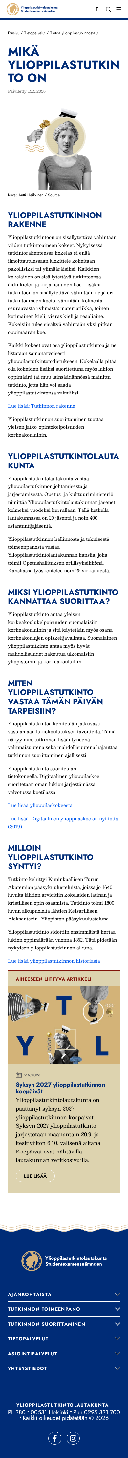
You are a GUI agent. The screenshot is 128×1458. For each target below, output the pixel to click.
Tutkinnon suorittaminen (46, 1324)
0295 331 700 (102, 1412)
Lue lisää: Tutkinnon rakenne (41, 406)
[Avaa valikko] (117, 1294)
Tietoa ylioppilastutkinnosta (72, 33)
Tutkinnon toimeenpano (44, 1309)
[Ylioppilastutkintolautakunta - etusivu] (64, 1260)
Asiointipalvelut (32, 1353)
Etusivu (13, 33)
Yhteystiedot (28, 1368)
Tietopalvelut (34, 33)
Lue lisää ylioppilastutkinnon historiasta (54, 961)
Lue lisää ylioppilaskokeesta (40, 805)
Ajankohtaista (30, 1294)
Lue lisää (35, 1176)
